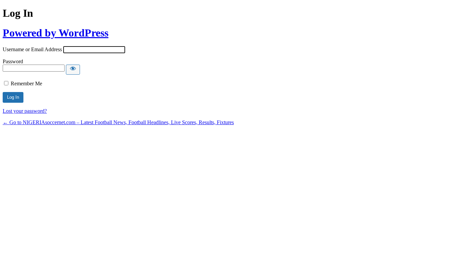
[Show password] (73, 70)
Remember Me (26, 83)
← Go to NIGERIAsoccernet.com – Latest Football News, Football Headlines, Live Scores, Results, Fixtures (118, 122)
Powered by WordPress (55, 33)
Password (13, 61)
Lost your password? (25, 111)
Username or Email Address (32, 49)
